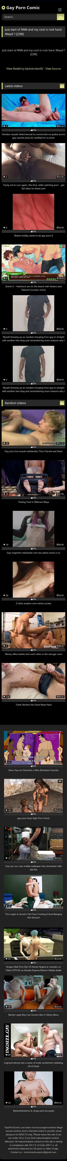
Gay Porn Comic (22, 7)
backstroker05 (34, 68)
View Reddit (13, 68)
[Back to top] (56, 1151)
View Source (53, 68)
